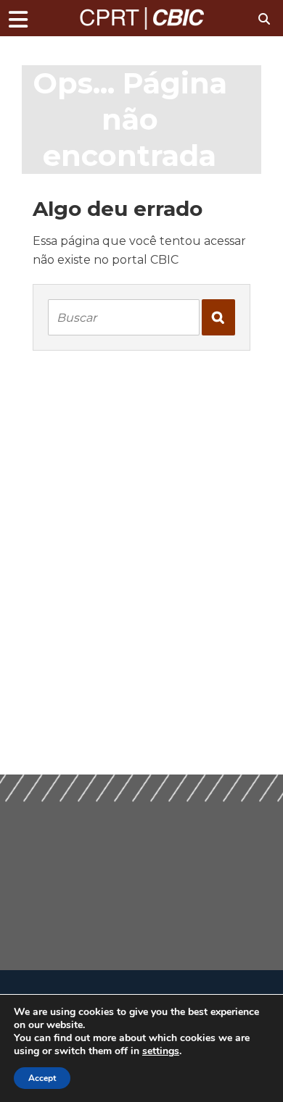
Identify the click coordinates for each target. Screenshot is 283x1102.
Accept (42, 1078)
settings (160, 1051)
